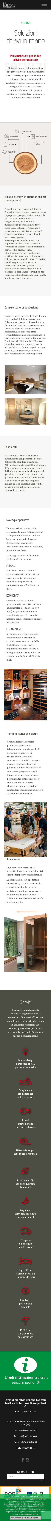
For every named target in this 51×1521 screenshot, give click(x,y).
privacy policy (32, 1514)
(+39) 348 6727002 (27, 1442)
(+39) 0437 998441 (27, 1430)
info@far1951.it (25, 1448)
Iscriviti (40, 1480)
